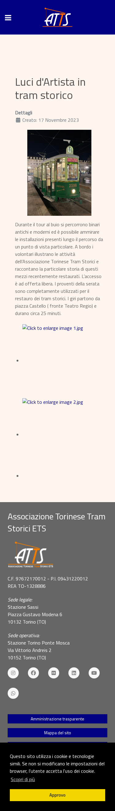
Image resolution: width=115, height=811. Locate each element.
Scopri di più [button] (23, 779)
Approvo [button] (57, 795)
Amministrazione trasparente (57, 718)
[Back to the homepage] (57, 17)
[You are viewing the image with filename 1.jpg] (63, 360)
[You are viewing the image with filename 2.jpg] (63, 434)
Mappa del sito (57, 732)
